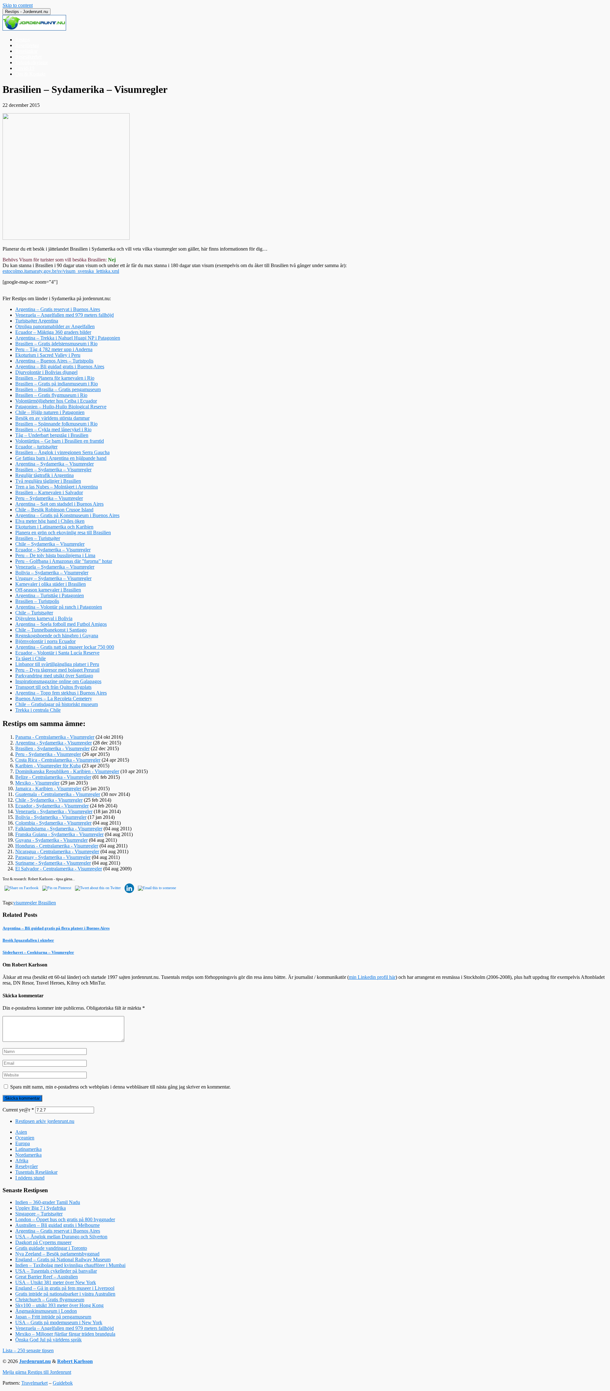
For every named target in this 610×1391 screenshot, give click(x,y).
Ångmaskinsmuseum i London (46, 1311)
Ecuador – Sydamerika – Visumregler (53, 549)
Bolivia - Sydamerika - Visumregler (50, 817)
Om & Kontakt (30, 74)
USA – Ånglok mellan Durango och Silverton (61, 1236)
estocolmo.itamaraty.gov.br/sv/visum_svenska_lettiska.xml (61, 271)
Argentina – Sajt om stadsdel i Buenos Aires (59, 504)
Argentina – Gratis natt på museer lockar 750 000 (64, 647)
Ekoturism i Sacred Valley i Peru (47, 355)
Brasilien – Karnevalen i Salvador (49, 492)
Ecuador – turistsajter (36, 446)
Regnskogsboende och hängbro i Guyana (56, 635)
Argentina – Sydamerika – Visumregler (54, 464)
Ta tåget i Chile (30, 658)
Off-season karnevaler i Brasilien (48, 589)
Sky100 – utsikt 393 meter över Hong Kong (59, 1305)
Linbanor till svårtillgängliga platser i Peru (57, 664)
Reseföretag (27, 45)
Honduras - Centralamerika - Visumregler (56, 845)
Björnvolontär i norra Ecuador (45, 641)
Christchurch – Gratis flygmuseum (49, 1299)
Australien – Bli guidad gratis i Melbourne (57, 1225)
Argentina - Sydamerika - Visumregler (53, 742)
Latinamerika (28, 1149)
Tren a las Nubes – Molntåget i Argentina (56, 486)
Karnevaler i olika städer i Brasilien (50, 584)
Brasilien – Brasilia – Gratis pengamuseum (58, 389)
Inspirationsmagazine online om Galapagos (58, 681)
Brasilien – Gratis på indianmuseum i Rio (56, 383)
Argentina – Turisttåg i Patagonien (49, 595)
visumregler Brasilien (34, 902)
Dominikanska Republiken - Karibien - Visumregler (67, 771)
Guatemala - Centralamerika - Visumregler (57, 794)
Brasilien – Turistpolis (37, 601)
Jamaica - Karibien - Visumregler (48, 788)
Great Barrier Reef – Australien (46, 1276)
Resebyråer (26, 1166)
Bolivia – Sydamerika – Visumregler (51, 572)
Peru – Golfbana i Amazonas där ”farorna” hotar (63, 561)
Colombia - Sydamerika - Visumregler (53, 823)
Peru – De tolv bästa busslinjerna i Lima (55, 555)
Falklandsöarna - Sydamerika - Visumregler (58, 828)
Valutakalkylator (31, 62)
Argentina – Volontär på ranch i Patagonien (58, 607)
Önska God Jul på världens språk (48, 1339)
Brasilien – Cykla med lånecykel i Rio (53, 429)
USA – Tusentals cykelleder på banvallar (56, 1271)
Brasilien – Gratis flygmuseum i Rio (51, 395)
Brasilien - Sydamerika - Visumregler (52, 748)
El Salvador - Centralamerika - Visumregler (58, 868)
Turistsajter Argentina (36, 320)
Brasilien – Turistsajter (37, 538)
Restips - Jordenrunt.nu (26, 11)
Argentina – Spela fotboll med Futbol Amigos (61, 624)
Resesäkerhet (28, 56)
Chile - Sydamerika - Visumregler (49, 800)
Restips (22, 39)
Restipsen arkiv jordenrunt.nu (44, 1121)
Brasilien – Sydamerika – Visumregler (53, 469)
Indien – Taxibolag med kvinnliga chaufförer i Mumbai (70, 1265)
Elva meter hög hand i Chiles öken (50, 521)
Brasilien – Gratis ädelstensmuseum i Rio (56, 343)
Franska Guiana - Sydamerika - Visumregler (59, 834)
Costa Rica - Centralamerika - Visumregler (57, 760)
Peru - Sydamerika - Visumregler (48, 754)
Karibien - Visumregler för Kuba (48, 765)
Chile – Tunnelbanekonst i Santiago (51, 630)
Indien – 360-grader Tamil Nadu (47, 1202)
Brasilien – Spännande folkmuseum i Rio (56, 423)
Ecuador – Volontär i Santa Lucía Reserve (57, 652)
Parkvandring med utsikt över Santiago (54, 675)
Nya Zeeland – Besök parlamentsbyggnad (57, 1253)
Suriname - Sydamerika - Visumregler (53, 863)
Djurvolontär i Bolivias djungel (46, 372)
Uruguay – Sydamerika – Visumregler (53, 578)
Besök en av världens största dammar (52, 418)
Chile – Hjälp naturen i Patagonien (50, 412)
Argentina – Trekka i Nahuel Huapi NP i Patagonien (67, 338)
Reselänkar (26, 51)
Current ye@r (18, 1109)
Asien (21, 1132)
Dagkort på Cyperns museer (43, 1242)
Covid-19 (24, 68)
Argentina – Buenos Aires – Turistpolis (54, 360)
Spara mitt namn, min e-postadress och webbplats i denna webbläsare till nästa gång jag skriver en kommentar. (120, 1087)
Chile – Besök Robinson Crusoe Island (54, 509)
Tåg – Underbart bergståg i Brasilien (51, 435)
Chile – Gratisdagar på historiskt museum (56, 704)
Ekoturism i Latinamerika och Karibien (54, 526)
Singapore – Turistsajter (39, 1213)
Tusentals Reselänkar (36, 1172)
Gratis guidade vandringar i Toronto (51, 1248)
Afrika (21, 1160)
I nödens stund (29, 1177)
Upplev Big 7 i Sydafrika (40, 1208)
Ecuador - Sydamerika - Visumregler (52, 805)
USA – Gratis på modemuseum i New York (58, 1322)
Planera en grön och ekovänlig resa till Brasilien (63, 532)
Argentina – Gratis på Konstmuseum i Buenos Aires (67, 515)
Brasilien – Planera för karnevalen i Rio (54, 378)
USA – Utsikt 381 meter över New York (55, 1282)
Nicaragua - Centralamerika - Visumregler (57, 851)
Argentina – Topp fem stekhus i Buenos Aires (61, 693)
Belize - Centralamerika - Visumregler (53, 777)
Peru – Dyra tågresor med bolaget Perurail (57, 670)
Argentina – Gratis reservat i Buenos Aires (57, 309)
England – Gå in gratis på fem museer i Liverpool (64, 1288)
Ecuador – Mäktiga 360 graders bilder (53, 332)
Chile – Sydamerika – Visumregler (50, 544)
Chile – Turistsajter (34, 612)
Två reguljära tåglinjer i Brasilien (48, 481)
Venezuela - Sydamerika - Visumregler (53, 811)
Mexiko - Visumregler (37, 782)
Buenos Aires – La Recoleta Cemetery (53, 698)
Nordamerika (28, 1155)
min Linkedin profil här (372, 977)
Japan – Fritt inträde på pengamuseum (53, 1316)
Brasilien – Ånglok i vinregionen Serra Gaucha (62, 452)
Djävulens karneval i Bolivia (43, 618)
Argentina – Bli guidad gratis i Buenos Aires (59, 366)
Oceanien (24, 1137)
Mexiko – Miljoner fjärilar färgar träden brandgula (65, 1334)
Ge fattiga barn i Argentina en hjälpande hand (60, 458)
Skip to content (18, 5)
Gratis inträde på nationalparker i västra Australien (65, 1294)
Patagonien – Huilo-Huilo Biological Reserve (60, 406)
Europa (22, 1143)
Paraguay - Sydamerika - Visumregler (53, 857)
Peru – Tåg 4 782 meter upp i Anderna (53, 349)
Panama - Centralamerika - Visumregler (54, 737)
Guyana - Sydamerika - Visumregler (51, 840)
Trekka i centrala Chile (38, 710)
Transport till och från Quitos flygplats (53, 687)
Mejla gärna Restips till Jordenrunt (37, 1372)
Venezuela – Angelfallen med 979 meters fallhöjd (64, 315)
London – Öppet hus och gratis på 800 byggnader (65, 1219)
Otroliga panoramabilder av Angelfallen (55, 326)
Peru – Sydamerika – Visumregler (49, 498)
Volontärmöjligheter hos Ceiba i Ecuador (56, 401)
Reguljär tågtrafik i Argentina (44, 475)
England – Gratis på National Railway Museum (63, 1259)
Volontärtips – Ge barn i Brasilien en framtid (59, 441)
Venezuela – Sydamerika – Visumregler (54, 567)
